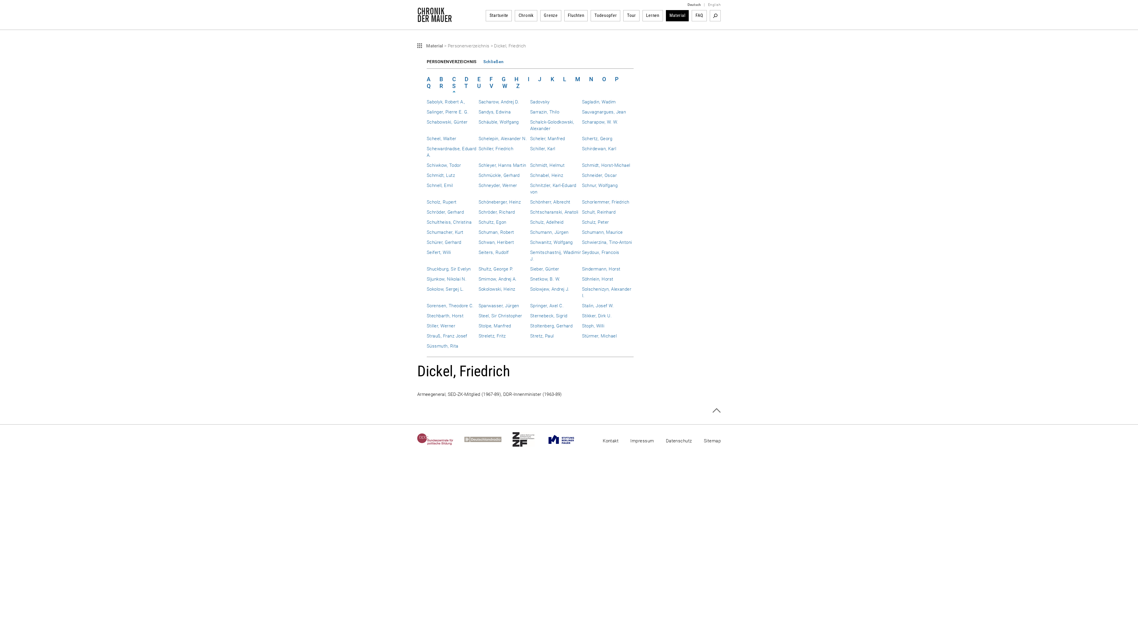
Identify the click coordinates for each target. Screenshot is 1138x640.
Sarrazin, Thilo (544, 112)
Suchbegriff (715, 15)
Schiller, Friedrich (496, 148)
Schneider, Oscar (599, 175)
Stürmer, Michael (599, 336)
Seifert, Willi (439, 252)
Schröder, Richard (497, 212)
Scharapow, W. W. (600, 122)
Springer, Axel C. (547, 305)
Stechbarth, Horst (445, 316)
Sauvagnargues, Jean (604, 112)
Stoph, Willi (593, 326)
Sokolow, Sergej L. (445, 289)
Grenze (551, 15)
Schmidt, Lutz (441, 175)
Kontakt (610, 441)
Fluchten (576, 15)
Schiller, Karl (542, 148)
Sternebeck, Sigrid (548, 316)
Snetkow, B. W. (545, 279)
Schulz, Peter (595, 222)
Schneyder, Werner (498, 185)
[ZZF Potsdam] (529, 439)
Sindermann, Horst (601, 269)
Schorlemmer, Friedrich (605, 202)
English (714, 5)
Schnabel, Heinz (546, 175)
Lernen (652, 15)
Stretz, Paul (542, 336)
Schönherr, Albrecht (550, 202)
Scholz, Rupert (442, 202)
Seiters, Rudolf (494, 252)
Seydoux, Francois (600, 252)
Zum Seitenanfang (716, 410)
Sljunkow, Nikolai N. (446, 279)
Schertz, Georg (597, 138)
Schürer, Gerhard (444, 242)
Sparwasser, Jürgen (499, 305)
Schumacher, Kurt (445, 232)
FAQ (699, 15)
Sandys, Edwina (495, 112)
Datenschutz (679, 441)
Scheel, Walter (441, 138)
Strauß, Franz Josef (447, 336)
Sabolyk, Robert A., (446, 102)
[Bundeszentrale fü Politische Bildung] (440, 439)
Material (677, 15)
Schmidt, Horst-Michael (606, 165)
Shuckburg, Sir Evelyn (449, 269)
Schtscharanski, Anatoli (554, 212)
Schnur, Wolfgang (600, 185)
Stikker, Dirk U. (597, 316)
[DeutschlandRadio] (488, 439)
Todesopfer (605, 15)
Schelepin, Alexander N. (503, 138)
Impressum (642, 441)
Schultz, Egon (492, 222)
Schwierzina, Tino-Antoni (607, 242)
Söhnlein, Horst (597, 279)
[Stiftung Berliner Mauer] (567, 439)
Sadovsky (540, 102)
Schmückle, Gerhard (499, 175)
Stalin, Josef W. (598, 305)
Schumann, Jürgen (549, 232)
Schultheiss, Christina (449, 222)
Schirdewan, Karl (599, 148)
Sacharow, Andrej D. (499, 102)
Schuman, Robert (496, 232)
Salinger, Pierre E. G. (448, 112)
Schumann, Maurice (602, 232)
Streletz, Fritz (492, 336)
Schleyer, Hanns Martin (502, 165)
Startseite (499, 15)
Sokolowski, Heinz (497, 289)
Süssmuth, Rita (442, 346)
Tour (631, 15)
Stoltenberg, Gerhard (551, 326)
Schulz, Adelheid (547, 222)
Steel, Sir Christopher (500, 316)
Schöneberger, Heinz (500, 202)
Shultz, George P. (496, 269)
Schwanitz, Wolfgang (551, 242)
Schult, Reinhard (599, 212)
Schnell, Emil (440, 185)
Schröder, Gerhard (445, 212)
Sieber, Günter (544, 269)
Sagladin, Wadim (599, 102)
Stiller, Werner (441, 326)
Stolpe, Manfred (495, 326)
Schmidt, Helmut (547, 165)
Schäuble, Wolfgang (499, 122)
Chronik (526, 15)
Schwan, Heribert (496, 242)
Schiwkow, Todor (444, 165)
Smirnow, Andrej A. (498, 279)
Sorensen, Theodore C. (450, 305)
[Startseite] (434, 19)
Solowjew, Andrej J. (550, 289)
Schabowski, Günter (447, 122)
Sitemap (712, 441)
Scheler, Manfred (547, 138)
